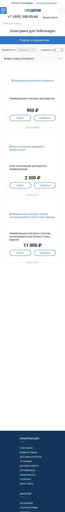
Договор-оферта (29, 466)
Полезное (25, 479)
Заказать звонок (50, 17)
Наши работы (27, 475)
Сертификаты (27, 470)
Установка (26, 461)
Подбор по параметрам (34, 40)
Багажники (26, 503)
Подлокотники (28, 507)
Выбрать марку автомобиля (19, 58)
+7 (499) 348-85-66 (23, 17)
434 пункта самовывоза (46, 3)
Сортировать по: (9, 50)
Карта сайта (26, 484)
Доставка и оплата (30, 457)
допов (32, 10)
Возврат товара (28, 452)
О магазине (26, 448)
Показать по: (46, 50)
